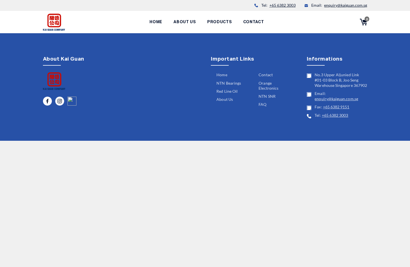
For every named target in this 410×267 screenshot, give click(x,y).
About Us (224, 99)
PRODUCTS (219, 22)
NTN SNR (267, 96)
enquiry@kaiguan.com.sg (345, 5)
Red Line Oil (227, 91)
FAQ (262, 104)
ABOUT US (184, 22)
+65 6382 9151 (336, 107)
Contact (265, 75)
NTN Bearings (228, 83)
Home (221, 75)
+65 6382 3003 (282, 5)
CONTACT (253, 22)
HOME (155, 22)
